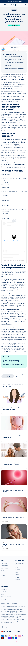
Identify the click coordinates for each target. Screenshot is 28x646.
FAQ (16, 567)
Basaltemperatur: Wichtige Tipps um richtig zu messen (13, 518)
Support (3, 575)
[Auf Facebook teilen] (22, 371)
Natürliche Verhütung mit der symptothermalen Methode (11, 463)
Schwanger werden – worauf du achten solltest (12, 436)
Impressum (4, 599)
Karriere (17, 572)
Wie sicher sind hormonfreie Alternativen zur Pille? (11, 408)
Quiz (2, 570)
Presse (17, 577)
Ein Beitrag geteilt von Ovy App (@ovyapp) (14, 260)
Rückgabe (18, 569)
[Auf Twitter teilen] (22, 374)
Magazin (17, 579)
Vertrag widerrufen (6, 596)
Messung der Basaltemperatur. (11, 79)
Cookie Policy (4, 591)
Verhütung (4, 563)
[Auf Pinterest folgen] (6, 627)
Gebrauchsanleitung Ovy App (20, 564)
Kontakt (17, 574)
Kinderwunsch (5, 565)
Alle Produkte (4, 568)
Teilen (8, 376)
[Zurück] (1, 1)
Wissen (3, 573)
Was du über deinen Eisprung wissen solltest (13, 490)
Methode (14, 10)
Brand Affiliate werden (21, 582)
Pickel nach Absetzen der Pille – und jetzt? (13, 545)
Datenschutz (4, 589)
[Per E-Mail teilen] (22, 380)
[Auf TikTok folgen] (10, 627)
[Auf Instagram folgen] (2, 627)
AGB (2, 594)
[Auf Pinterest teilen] (22, 377)
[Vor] (26, 1)
